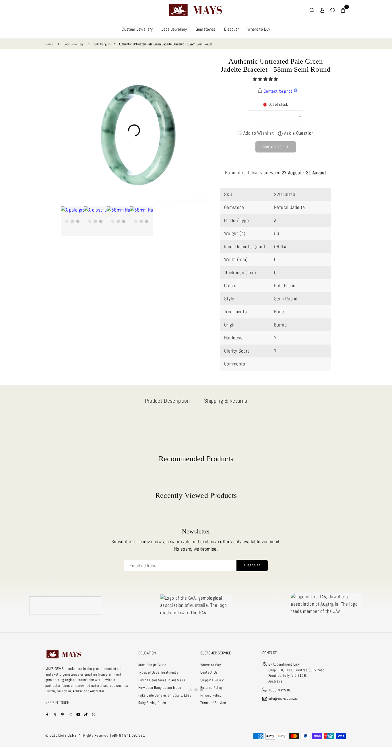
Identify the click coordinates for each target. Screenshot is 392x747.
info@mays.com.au (283, 699)
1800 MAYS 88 (279, 690)
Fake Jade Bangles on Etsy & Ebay (164, 695)
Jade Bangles (102, 44)
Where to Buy (258, 29)
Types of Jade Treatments (158, 672)
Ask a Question (298, 133)
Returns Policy (211, 687)
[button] (266, 79)
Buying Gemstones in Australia (161, 680)
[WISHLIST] (332, 10)
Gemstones (206, 29)
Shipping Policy (212, 680)
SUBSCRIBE (252, 565)
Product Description (167, 400)
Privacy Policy (211, 695)
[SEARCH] (312, 10)
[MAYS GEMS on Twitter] (55, 714)
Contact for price (278, 91)
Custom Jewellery (137, 29)
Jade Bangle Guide (152, 664)
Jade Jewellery (174, 29)
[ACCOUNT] (322, 10)
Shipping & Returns (225, 400)
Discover (231, 29)
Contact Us (209, 672)
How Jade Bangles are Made (159, 687)
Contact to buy (276, 146)
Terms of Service (213, 702)
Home (49, 44)
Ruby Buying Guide (152, 702)
